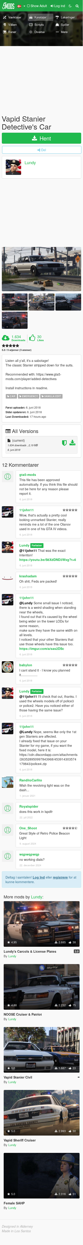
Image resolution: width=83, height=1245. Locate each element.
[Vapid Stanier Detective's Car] (41, 269)
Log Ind (39, 877)
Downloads (18, 340)
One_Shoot (28, 828)
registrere (60, 877)
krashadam (28, 576)
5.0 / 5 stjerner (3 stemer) (16, 350)
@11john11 (28, 550)
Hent (44, 138)
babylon (25, 665)
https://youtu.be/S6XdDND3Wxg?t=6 (47, 559)
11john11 (26, 510)
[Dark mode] (70, 5)
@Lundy (26, 603)
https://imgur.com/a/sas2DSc (41, 648)
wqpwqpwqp (29, 854)
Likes (40, 340)
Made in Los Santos (16, 1231)
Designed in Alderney (17, 1226)
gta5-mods (27, 474)
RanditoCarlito (30, 780)
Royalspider (28, 806)
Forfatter (37, 545)
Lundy (30, 163)
